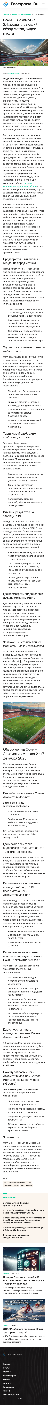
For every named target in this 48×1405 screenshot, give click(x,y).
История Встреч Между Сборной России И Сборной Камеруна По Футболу (24, 1211)
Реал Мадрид (9, 1376)
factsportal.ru (15, 1354)
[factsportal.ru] (5, 4)
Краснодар (8, 1387)
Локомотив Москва (11, 1186)
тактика (29, 1186)
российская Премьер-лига (21, 14)
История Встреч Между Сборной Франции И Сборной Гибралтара (24, 1229)
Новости (6, 1273)
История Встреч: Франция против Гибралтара (24, 1204)
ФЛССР (5, 1325)
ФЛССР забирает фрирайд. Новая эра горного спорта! (24, 1321)
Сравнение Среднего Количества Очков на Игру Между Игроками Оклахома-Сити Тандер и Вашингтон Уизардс (24, 1220)
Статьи (6, 1368)
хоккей (6, 1391)
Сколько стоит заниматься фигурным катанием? (24, 1236)
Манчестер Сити (11, 1395)
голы (22, 1186)
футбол (7, 1372)
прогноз (7, 1383)
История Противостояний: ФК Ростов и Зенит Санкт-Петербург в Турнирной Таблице (24, 1271)
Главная (6, 14)
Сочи (29, 1182)
